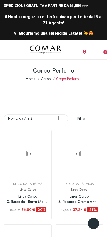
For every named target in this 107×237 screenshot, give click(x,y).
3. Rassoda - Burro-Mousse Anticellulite (28, 201)
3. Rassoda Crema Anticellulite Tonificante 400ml (79, 201)
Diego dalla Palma (27, 183)
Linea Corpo (28, 189)
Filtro (80, 118)
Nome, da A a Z (35, 118)
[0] (101, 49)
